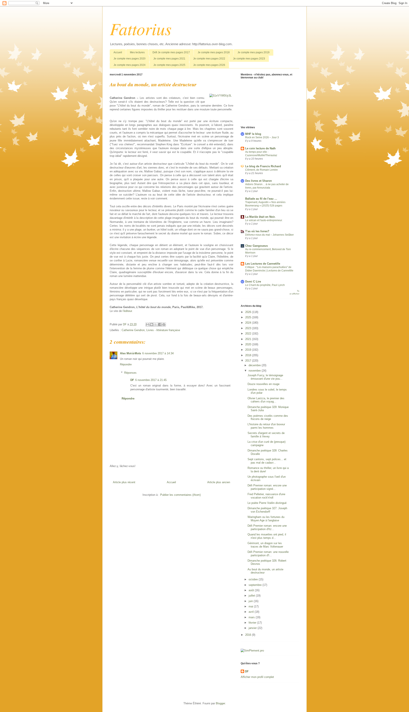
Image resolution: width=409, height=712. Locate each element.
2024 (248, 322)
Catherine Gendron (133, 330)
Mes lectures (137, 52)
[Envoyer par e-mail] (147, 324)
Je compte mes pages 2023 (249, 58)
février (253, 622)
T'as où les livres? (257, 231)
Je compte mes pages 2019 (253, 52)
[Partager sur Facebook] (160, 324)
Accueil (118, 52)
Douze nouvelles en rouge (263, 384)
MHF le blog (253, 133)
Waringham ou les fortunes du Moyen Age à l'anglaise (266, 518)
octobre (254, 579)
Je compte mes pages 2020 (129, 58)
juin (251, 601)
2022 (248, 333)
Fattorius (140, 28)
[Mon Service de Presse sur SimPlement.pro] (252, 650)
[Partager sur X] (156, 324)
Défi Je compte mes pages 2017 (171, 52)
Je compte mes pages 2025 (169, 64)
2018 (248, 355)
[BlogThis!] (152, 324)
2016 (248, 634)
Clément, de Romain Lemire (261, 169)
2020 (248, 344)
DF (132, 380)
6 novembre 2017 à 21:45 (151, 380)
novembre (255, 370)
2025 (248, 317)
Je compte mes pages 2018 (214, 52)
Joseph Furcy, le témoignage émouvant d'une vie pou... (265, 377)
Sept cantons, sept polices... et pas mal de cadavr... (267, 461)
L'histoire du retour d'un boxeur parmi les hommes (266, 426)
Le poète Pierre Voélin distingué (267, 502)
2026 (248, 312)
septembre (255, 585)
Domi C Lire (253, 281)
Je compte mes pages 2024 (129, 64)
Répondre (126, 364)
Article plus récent (124, 482)
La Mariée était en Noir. (260, 216)
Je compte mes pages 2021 (169, 58)
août (252, 590)
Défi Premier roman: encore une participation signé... (267, 487)
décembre (255, 365)
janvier (253, 628)
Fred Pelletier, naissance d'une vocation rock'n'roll (266, 496)
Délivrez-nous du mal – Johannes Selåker (269, 234)
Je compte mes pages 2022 (209, 58)
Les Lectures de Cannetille (262, 263)
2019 (248, 349)
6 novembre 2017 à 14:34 (158, 353)
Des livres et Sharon (258, 180)
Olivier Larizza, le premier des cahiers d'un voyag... (266, 400)
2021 (248, 339)
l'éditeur (127, 311)
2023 (248, 328)
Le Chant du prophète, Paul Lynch (265, 285)
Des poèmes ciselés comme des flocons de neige (268, 417)
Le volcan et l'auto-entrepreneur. (263, 220)
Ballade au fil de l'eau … (261, 198)
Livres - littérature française (163, 330)
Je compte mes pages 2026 (209, 64)
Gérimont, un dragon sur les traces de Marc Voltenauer (265, 545)
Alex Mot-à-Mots (130, 353)
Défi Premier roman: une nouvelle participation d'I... (268, 553)
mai (251, 606)
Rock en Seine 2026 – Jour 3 (262, 137)
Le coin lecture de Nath (260, 148)
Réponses (130, 372)
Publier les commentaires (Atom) (180, 494)
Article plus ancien (218, 482)
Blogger (220, 703)
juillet (252, 595)
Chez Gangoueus (256, 245)
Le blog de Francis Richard (263, 166)
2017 (248, 360)
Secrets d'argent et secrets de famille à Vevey (266, 434)
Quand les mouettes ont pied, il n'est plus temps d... (267, 536)
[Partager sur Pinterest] (164, 324)
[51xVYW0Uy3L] (220, 95)
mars (252, 617)
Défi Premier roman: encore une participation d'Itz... (267, 527)
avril (252, 611)
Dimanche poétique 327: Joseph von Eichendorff (267, 510)
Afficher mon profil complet (257, 677)
